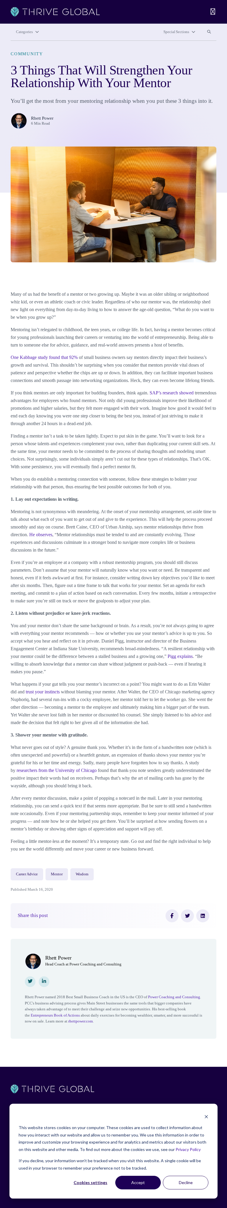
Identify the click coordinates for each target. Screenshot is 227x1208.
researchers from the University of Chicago (57, 770)
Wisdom (82, 874)
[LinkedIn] (202, 915)
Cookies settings (90, 1182)
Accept (138, 1182)
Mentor (56, 874)
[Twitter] (187, 915)
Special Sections (176, 32)
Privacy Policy (188, 1149)
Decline (186, 1182)
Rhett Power (42, 118)
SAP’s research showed (172, 392)
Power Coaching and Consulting (174, 997)
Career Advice (27, 874)
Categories (24, 32)
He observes (40, 534)
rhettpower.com (80, 1021)
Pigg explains (180, 656)
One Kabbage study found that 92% (44, 357)
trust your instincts (43, 691)
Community (27, 53)
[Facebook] (172, 915)
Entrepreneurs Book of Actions (55, 1015)
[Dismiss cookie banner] (206, 1116)
